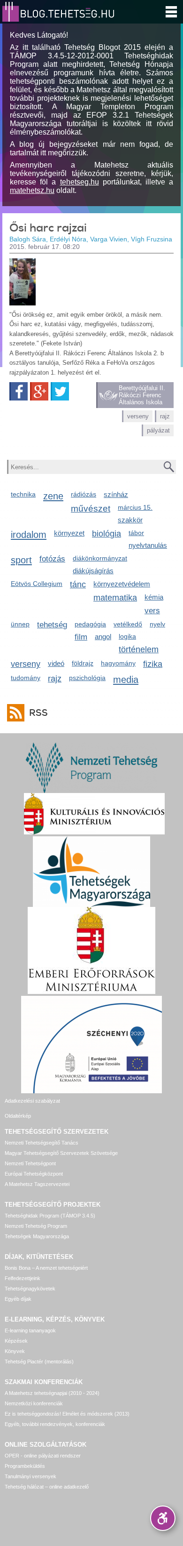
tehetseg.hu (79, 182)
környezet (69, 533)
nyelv (157, 624)
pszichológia (87, 677)
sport (21, 559)
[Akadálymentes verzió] (162, 1518)
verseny (138, 416)
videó (56, 663)
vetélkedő (128, 624)
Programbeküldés (25, 1466)
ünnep (20, 624)
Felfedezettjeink (22, 1278)
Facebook (18, 391)
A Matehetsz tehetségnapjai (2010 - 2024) (52, 1393)
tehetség (52, 624)
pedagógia (90, 624)
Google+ (39, 391)
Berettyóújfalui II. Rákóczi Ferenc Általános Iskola (142, 395)
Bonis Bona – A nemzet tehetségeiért (46, 1268)
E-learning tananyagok (30, 1330)
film (81, 637)
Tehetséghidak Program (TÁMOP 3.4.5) (50, 1215)
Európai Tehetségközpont (34, 1174)
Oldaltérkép (18, 1116)
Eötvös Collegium (36, 583)
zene (53, 495)
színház (116, 494)
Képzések (16, 1341)
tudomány (25, 677)
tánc (78, 584)
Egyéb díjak (18, 1299)
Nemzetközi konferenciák (34, 1403)
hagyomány (118, 663)
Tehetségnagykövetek (30, 1288)
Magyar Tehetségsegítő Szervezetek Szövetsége (61, 1153)
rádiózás (83, 494)
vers (152, 610)
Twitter (60, 391)
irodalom (28, 534)
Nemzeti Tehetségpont (30, 1163)
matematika (115, 597)
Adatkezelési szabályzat (32, 1101)
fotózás (52, 558)
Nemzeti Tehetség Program (36, 1226)
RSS (38, 713)
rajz (165, 416)
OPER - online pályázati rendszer (43, 1455)
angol (103, 637)
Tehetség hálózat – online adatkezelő (47, 1487)
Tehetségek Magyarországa (37, 1236)
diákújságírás (93, 571)
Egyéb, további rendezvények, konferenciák (55, 1424)
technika (23, 494)
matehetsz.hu (32, 190)
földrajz (82, 663)
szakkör (130, 520)
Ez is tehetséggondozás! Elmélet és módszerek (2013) (67, 1414)
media (125, 679)
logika (127, 636)
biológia (106, 533)
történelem (139, 649)
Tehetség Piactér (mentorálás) (39, 1361)
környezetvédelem (121, 584)
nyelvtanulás (148, 545)
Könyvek (15, 1351)
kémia (154, 597)
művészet (90, 508)
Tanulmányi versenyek (30, 1476)
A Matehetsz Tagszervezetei (37, 1184)
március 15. (135, 507)
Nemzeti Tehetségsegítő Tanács (41, 1142)
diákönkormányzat (100, 558)
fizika (152, 664)
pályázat (158, 430)
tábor (136, 533)
